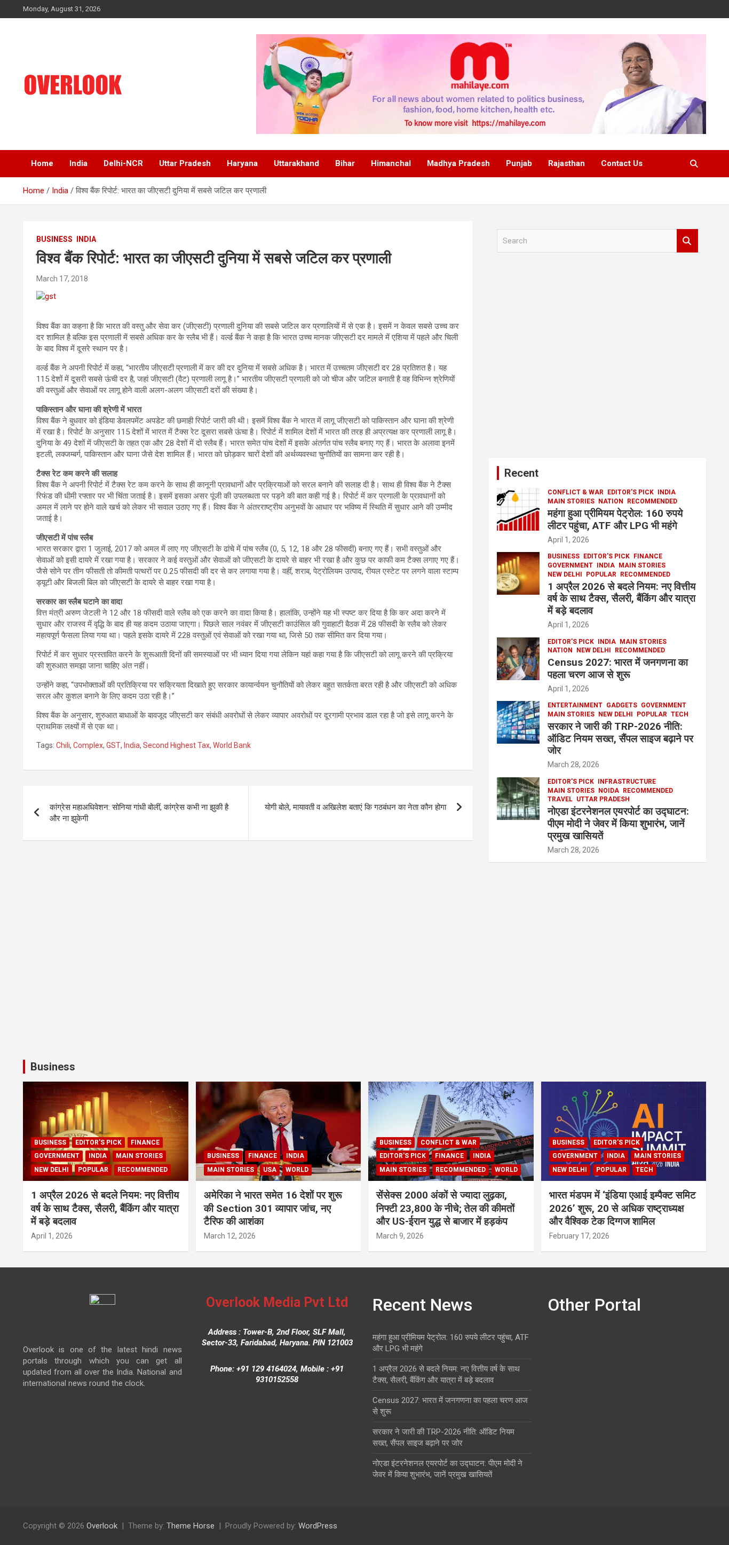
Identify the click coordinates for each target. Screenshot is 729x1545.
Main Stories (571, 501)
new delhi (565, 574)
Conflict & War (576, 492)
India (78, 163)
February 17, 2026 (579, 1236)
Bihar (345, 163)
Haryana (242, 163)
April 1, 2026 (568, 539)
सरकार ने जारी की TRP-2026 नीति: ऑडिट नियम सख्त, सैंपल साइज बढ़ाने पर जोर (620, 738)
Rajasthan (566, 163)
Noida (608, 790)
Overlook (101, 1526)
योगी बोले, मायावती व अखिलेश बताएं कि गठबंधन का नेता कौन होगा (355, 807)
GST (113, 745)
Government (570, 565)
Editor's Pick (630, 492)
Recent (521, 473)
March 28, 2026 (573, 764)
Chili (63, 745)
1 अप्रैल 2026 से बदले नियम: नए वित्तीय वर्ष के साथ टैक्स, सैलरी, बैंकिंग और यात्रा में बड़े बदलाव (622, 598)
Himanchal (391, 163)
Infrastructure (627, 781)
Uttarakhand (296, 163)
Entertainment (575, 705)
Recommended (652, 501)
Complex (88, 745)
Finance (647, 556)
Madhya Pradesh (458, 163)
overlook (108, 278)
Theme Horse (191, 1526)
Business (54, 239)
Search (687, 241)
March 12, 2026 (230, 1236)
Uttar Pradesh (185, 163)
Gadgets (621, 705)
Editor (605, 539)
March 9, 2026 (400, 1236)
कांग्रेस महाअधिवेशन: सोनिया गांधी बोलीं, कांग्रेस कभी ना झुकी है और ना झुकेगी (139, 812)
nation (610, 501)
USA (269, 1169)
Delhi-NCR (123, 163)
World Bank (232, 745)
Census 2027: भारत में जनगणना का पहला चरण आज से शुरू (618, 668)
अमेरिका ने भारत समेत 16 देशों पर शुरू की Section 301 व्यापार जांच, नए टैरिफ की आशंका (273, 1208)
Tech (679, 714)
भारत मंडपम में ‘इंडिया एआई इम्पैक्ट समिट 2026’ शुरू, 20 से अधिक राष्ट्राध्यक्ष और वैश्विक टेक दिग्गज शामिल (622, 1208)
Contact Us (622, 163)
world (297, 1169)
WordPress (317, 1526)
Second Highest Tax (176, 745)
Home (42, 163)
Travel (560, 799)
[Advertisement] (597, 359)
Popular (601, 574)
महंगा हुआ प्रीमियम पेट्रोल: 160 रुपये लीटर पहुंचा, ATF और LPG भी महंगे (615, 519)
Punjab (519, 163)
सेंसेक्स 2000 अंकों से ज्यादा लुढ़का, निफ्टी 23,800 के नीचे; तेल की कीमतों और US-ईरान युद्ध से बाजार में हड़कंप (445, 1208)
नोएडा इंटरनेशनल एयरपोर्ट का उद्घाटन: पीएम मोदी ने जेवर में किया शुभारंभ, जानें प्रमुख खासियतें (618, 823)
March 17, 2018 (62, 278)
